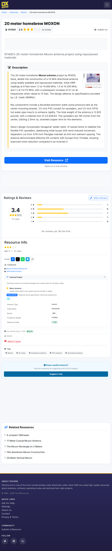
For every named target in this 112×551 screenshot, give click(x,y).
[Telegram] (28, 259)
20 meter (22, 353)
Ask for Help (8, 503)
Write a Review (100, 198)
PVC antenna (57, 353)
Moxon (24, 12)
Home (4, 12)
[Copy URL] (32, 259)
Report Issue (14, 341)
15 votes (17, 251)
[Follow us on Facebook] (14, 541)
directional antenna (74, 353)
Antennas (14, 12)
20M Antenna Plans (13, 271)
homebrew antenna (38, 353)
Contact (6, 513)
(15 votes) (46, 30)
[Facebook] (13, 259)
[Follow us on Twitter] (5, 541)
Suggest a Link (56, 374)
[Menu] (107, 5)
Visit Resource (54, 160)
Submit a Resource (11, 529)
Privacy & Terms (10, 517)
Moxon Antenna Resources (16, 269)
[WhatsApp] (23, 259)
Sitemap (6, 506)
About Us (6, 510)
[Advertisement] (56, 44)
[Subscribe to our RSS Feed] (22, 541)
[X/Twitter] (18, 259)
